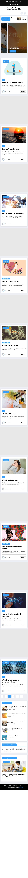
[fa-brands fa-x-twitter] (12, 4)
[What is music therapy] (14, 466)
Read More (5, 51)
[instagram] (15, 4)
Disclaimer (9, 786)
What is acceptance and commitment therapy (10, 681)
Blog (3, 79)
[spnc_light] (25, 13)
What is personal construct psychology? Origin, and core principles (13, 48)
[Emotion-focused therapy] (14, 135)
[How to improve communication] (14, 201)
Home (5, 786)
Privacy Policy (15, 786)
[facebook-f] (10, 4)
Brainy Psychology (13, 8)
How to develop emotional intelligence (11, 615)
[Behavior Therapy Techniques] (14, 68)
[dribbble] (14, 4)
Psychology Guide (6, 342)
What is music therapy (10, 480)
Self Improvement (6, 278)
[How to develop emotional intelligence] (14, 600)
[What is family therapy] (14, 332)
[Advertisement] (14, 110)
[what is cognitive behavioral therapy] (14, 532)
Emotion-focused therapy (11, 149)
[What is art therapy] (14, 399)
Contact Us (20, 786)
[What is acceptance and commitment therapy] (14, 667)
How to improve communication (13, 214)
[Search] (21, 13)
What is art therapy (9, 414)
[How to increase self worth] (14, 267)
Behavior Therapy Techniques (12, 83)
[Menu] (2, 13)
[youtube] (17, 4)
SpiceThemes (21, 788)
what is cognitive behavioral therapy (12, 548)
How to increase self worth (11, 281)
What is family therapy (10, 345)
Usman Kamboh (8, 91)
